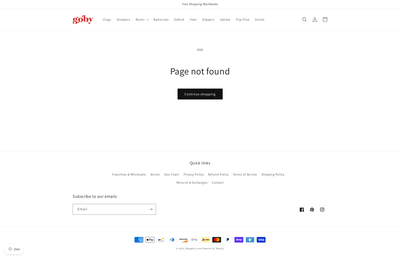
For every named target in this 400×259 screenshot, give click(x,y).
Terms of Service (245, 174)
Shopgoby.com (193, 248)
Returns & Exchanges (191, 182)
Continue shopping (200, 94)
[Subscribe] (151, 209)
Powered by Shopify (213, 248)
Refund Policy (218, 174)
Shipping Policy (272, 174)
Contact (218, 182)
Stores (155, 174)
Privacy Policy (194, 174)
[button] (142, 19)
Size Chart (171, 174)
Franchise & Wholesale (129, 174)
